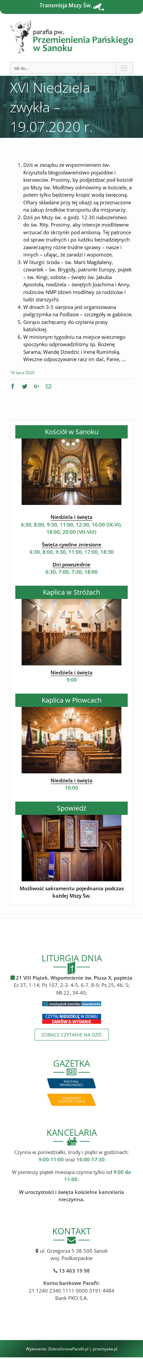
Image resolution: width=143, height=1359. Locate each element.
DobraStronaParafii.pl (68, 1349)
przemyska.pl (105, 1349)
